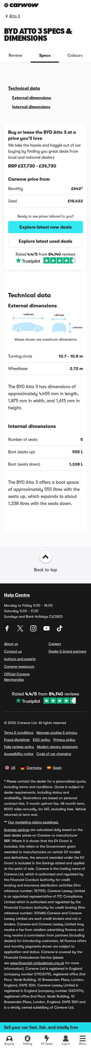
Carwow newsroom (19, 666)
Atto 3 (14, 16)
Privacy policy (64, 740)
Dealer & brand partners (67, 651)
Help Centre (17, 595)
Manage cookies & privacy (56, 733)
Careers (55, 644)
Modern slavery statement (57, 747)
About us (11, 644)
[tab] (15, 55)
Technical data (24, 88)
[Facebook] (7, 630)
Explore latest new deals (45, 227)
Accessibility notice (18, 754)
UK (13, 768)
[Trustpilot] (45, 260)
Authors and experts (20, 659)
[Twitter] (20, 630)
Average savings (16, 830)
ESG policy (41, 740)
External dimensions (31, 98)
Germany (34, 768)
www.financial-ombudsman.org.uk (37, 963)
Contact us (13, 651)
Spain (57, 768)
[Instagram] (33, 630)
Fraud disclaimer (17, 740)
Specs (45, 55)
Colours (75, 55)
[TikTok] (60, 630)
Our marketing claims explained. (33, 822)
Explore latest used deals (45, 241)
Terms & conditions (18, 733)
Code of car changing (53, 754)
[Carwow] (21, 5)
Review (15, 55)
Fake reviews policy (19, 747)
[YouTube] (47, 630)
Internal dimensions (31, 107)
